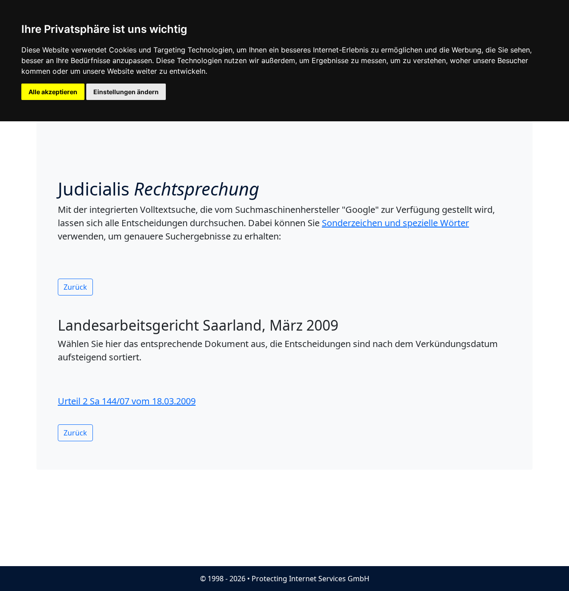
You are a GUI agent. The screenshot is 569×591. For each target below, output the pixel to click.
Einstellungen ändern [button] (126, 92)
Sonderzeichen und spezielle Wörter (395, 223)
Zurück (75, 287)
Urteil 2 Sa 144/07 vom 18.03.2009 (127, 401)
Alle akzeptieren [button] (52, 92)
